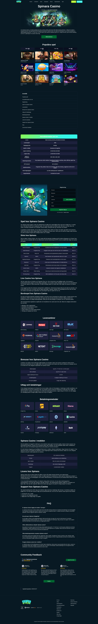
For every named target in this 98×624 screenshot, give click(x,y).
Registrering (24, 102)
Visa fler (49, 581)
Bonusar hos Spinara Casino (28, 109)
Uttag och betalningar (26, 112)
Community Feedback (26, 127)
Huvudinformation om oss (27, 99)
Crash (55, 48)
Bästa (27, 48)
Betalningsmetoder (26, 114)
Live (41, 48)
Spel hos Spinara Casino (27, 104)
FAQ (23, 124)
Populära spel (25, 96)
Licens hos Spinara (26, 119)
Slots (70, 48)
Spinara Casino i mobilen (27, 117)
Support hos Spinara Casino (28, 122)
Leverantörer (25, 107)
